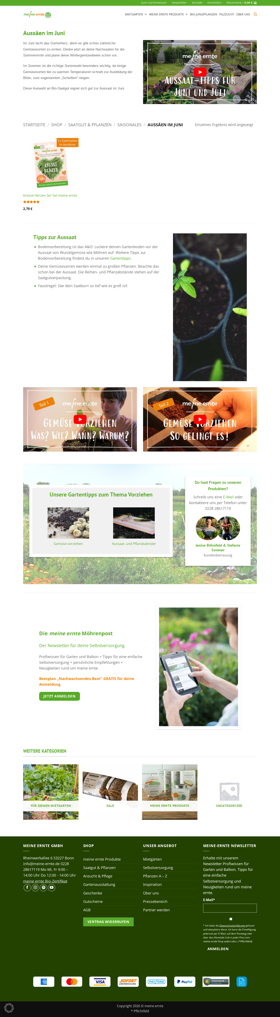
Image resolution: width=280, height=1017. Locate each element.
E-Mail (228, 496)
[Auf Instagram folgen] (35, 887)
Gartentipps (120, 258)
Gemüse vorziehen (68, 544)
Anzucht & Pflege (97, 876)
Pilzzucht (226, 14)
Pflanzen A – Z (155, 876)
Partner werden (156, 909)
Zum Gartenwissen (154, 3)
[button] (214, 2)
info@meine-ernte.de (41, 863)
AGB (87, 909)
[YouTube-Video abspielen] (200, 72)
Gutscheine (93, 901)
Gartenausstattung (99, 884)
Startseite (34, 124)
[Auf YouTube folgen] (51, 887)
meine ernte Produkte (166, 14)
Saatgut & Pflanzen (90, 124)
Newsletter (179, 3)
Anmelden (218, 948)
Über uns (243, 14)
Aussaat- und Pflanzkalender (134, 544)
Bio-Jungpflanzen (203, 14)
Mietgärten (134, 14)
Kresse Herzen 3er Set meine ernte (50, 195)
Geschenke (92, 893)
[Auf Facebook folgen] (27, 887)
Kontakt (197, 3)
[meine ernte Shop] (37, 14)
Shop (56, 124)
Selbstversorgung (158, 867)
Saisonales (129, 124)
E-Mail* (209, 900)
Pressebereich (155, 901)
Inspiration (152, 884)
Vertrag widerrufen (108, 921)
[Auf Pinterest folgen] (43, 887)
